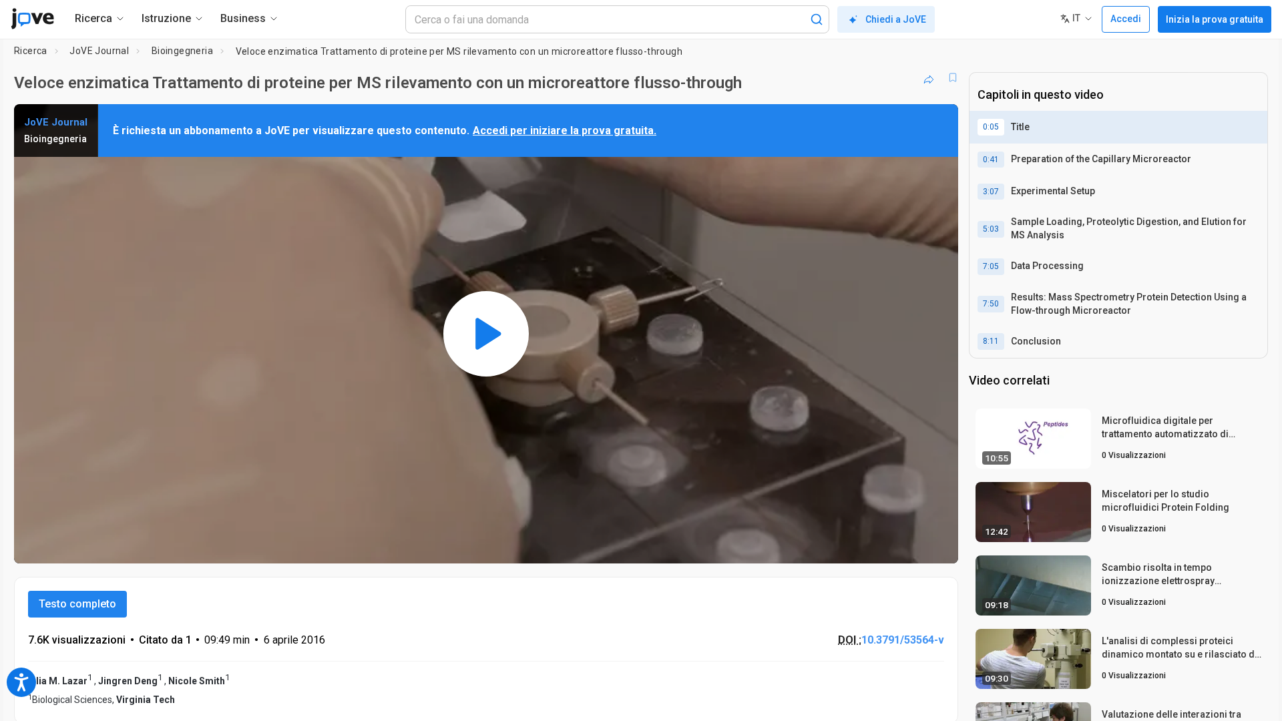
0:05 (991, 127)
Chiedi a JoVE (895, 19)
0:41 (991, 159)
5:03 (991, 229)
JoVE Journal (99, 50)
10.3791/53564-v (902, 640)
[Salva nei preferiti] (952, 77)
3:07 (991, 191)
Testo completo (77, 603)
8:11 (991, 341)
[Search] (816, 19)
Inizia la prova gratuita (1214, 19)
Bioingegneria (182, 50)
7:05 (991, 266)
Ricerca (30, 50)
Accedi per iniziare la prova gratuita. (564, 130)
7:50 (991, 303)
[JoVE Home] (32, 18)
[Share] (928, 77)
